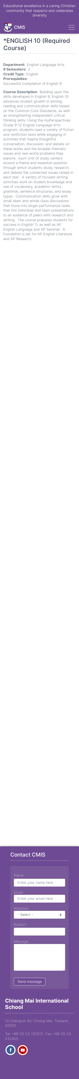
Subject (20, 924)
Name (18, 875)
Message (21, 941)
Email (18, 892)
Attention (21, 908)
